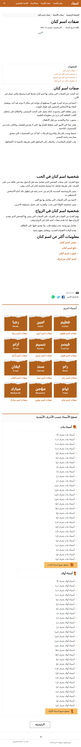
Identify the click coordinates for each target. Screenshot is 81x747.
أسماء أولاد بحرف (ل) (65, 683)
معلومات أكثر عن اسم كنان (64, 81)
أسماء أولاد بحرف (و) (65, 701)
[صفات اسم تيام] (65, 390)
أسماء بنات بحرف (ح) (65, 458)
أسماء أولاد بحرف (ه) (65, 696)
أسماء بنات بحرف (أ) (66, 435)
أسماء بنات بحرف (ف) (65, 522)
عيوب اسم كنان (67, 253)
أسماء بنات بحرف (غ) (65, 518)
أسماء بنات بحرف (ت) (65, 444)
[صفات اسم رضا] (15, 323)
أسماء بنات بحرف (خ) (65, 463)
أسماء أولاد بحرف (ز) (65, 627)
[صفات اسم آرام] (15, 345)
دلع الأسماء (34, 3)
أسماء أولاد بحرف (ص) (65, 641)
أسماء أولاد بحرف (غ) (65, 664)
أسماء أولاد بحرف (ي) (65, 706)
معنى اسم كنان (68, 242)
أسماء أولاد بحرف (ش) (65, 636)
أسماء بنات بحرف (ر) (65, 476)
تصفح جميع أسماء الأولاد (59, 711)
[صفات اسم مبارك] (15, 390)
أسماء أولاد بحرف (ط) (65, 650)
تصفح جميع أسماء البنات (58, 565)
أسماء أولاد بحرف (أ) (66, 581)
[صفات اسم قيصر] (65, 345)
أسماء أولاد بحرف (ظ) (65, 655)
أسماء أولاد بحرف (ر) (65, 623)
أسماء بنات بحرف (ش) (65, 490)
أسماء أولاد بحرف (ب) (65, 586)
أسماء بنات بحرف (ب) (65, 440)
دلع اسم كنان (69, 248)
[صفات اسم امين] (40, 323)
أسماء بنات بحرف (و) (65, 555)
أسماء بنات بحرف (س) (65, 486)
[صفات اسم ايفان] (15, 367)
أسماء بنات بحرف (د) (65, 467)
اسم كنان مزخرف (66, 259)
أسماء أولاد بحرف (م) (65, 687)
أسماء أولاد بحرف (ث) (65, 595)
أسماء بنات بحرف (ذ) (65, 472)
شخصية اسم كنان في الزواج (64, 78)
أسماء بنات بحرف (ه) (65, 550)
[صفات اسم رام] (65, 367)
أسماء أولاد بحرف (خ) (65, 609)
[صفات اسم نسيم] (40, 345)
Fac (40, 737)
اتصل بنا (26, 741)
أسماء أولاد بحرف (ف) (65, 669)
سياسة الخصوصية (18, 741)
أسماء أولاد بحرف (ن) (65, 692)
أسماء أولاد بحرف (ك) (65, 678)
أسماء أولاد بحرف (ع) (65, 660)
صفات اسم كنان (69, 71)
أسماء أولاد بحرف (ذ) (65, 618)
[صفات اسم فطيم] (65, 323)
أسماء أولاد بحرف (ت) (65, 590)
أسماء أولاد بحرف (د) (65, 613)
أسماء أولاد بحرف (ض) (65, 646)
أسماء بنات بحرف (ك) (65, 532)
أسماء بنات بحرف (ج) (65, 453)
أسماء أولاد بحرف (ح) (65, 604)
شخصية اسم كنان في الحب (64, 74)
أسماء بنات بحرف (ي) (65, 559)
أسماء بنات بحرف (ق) (65, 527)
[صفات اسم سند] (40, 367)
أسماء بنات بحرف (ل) (65, 536)
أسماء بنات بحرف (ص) (65, 495)
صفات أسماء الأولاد (70, 293)
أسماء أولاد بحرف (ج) (65, 600)
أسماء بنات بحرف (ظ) (65, 509)
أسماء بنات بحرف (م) (65, 541)
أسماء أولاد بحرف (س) (65, 632)
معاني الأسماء (58, 3)
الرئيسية (40, 724)
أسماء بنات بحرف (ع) (65, 513)
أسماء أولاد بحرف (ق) (65, 673)
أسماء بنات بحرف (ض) (65, 499)
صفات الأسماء (46, 3)
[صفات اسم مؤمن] (40, 390)
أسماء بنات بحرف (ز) (65, 481)
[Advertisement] (40, 50)
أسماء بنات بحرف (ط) (65, 504)
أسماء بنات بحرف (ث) (65, 449)
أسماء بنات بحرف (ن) (65, 545)
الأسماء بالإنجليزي (22, 3)
